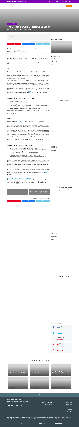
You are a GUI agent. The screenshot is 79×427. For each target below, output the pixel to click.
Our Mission (53, 6)
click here (40, 423)
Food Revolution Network (12, 6)
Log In (69, 1)
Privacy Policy (69, 404)
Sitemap (70, 409)
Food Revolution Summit (47, 402)
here (46, 172)
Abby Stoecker (10, 29)
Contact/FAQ (64, 1)
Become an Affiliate (68, 400)
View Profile (59, 36)
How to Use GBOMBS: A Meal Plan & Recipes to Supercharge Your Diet (65, 189)
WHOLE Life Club (48, 404)
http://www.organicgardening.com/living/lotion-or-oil (18, 177)
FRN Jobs (50, 407)
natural (29, 91)
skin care (18, 48)
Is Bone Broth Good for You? (63, 276)
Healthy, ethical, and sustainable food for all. (16, 1)
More (61, 6)
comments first (46, 207)
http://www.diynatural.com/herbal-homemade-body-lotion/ (19, 178)
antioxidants (19, 149)
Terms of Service (68, 407)
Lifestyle (14, 23)
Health (9, 23)
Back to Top (39, 394)
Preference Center (58, 423)
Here (65, 421)
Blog (58, 6)
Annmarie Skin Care (20, 121)
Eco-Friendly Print (36, 42)
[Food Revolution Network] (14, 399)
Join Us (69, 6)
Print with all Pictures (45, 42)
